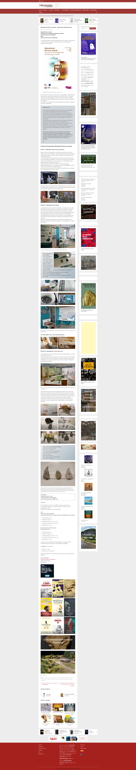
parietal (91, 81)
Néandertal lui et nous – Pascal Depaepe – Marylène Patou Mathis (70, 631)
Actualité (40, 744)
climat (51, 677)
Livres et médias (93, 10)
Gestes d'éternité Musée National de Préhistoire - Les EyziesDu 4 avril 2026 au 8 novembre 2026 (88, 58)
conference (83, 69)
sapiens (88, 85)
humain (67, 753)
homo (92, 74)
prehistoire (83, 83)
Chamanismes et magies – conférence (48, 20)
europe (72, 748)
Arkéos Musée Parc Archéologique (48, 559)
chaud (48, 677)
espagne (67, 748)
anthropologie (88, 66)
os (87, 79)
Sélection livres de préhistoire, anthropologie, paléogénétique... (89, 102)
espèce (70, 748)
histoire (82, 74)
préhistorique (83, 85)
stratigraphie (43, 680)
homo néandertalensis (60, 677)
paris (72, 758)
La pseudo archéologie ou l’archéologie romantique (62, 20)
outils (89, 79)
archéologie (84, 67)
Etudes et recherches (63, 733)
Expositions (76, 21)
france (85, 72)
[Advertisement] (88, 338)
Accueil (40, 10)
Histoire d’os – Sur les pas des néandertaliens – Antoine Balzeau (58, 595)
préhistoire (70, 679)
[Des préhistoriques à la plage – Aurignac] (88, 501)
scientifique (92, 85)
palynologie (59, 679)
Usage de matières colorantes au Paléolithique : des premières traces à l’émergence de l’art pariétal (93, 731)
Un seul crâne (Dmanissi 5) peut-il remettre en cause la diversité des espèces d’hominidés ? (78, 731)
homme (89, 74)
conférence (88, 69)
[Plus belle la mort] (88, 514)
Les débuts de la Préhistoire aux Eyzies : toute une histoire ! (92, 20)
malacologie (71, 677)
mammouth (53, 345)
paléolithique (49, 679)
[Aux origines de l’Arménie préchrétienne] (88, 487)
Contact (81, 746)
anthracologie (44, 677)
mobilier (82, 77)
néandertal (45, 679)
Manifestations (41, 753)
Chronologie (56, 10)
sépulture (82, 86)
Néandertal (67, 165)
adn (81, 66)
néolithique (83, 79)
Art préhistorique (65, 10)
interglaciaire (66, 677)
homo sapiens (84, 75)
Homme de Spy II (66, 187)
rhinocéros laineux (53, 440)
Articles (51, 10)
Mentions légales (83, 748)
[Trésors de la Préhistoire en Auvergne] (88, 459)
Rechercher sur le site (85, 26)
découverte (64, 748)
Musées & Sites (86, 10)
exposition (54, 677)
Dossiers (45, 10)
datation (92, 69)
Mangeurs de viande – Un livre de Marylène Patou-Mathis (69, 595)
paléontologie (54, 679)
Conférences (46, 21)
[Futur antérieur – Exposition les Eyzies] (88, 473)
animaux (84, 66)
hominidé (85, 74)
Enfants (40, 12)
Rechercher (92, 28)
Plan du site (82, 744)
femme (82, 72)
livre (93, 75)
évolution (86, 86)
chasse (90, 67)
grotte (88, 72)
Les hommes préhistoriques (75, 10)
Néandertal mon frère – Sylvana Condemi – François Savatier (46, 614)
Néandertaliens (49, 412)
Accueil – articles (46, 15)
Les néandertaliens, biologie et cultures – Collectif (69, 614)
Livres (40, 752)
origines (66, 756)
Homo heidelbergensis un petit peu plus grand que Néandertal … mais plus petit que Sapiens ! (63, 731)
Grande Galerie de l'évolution (88, 429)
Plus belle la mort (84, 520)
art (88, 67)
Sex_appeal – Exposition (68, 694)
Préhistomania (49, 694)
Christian (51, 29)
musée (42, 679)
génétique (92, 72)
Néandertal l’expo (77, 19)
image (69, 753)
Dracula (45, 731)
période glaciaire (65, 679)
